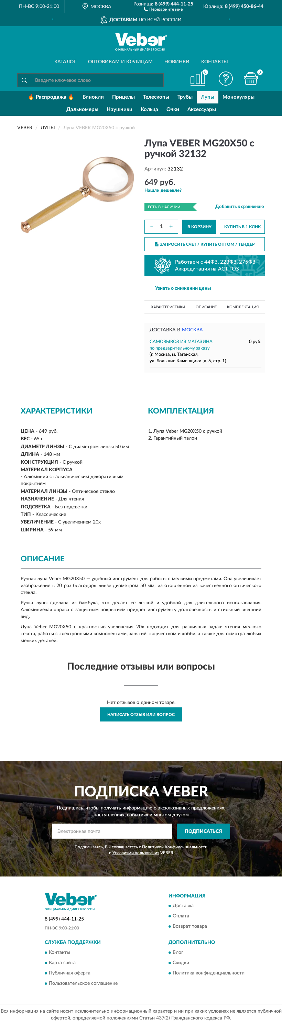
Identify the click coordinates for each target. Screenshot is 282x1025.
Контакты (214, 61)
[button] (163, 9)
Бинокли (93, 97)
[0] (251, 78)
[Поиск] (24, 80)
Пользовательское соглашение (83, 983)
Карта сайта (62, 962)
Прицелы (123, 97)
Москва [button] (192, 330)
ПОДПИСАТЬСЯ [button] (203, 831)
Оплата (181, 916)
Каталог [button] (65, 61)
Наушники (119, 109)
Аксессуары (201, 109)
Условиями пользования (135, 853)
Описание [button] (206, 307)
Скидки (181, 962)
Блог (178, 952)
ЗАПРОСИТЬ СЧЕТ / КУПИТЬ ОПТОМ (207, 244)
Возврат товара (190, 926)
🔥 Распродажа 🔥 (51, 97)
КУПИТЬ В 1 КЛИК (242, 227)
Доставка (183, 906)
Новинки (176, 61)
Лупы (207, 97)
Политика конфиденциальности (209, 973)
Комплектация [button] (243, 307)
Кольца (149, 109)
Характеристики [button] (168, 307)
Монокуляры (238, 97)
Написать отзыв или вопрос (141, 715)
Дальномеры (82, 109)
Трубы (185, 97)
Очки (172, 109)
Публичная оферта (69, 973)
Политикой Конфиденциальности (174, 847)
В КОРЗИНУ (199, 227)
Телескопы (156, 97)
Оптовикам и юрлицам (120, 61)
